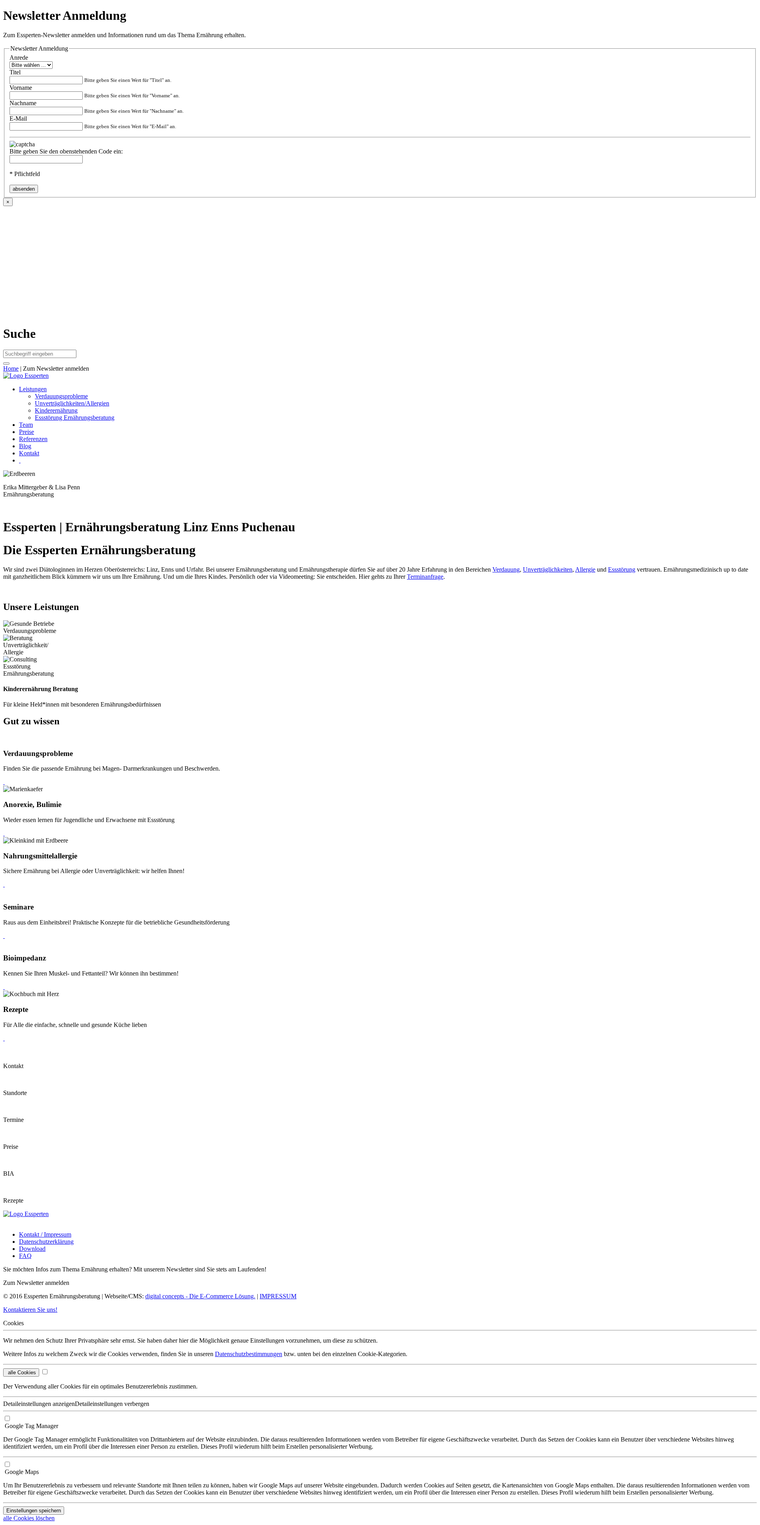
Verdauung (506, 569)
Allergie (585, 569)
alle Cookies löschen (29, 1518)
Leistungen (33, 389)
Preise (26, 431)
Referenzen (33, 439)
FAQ (25, 1255)
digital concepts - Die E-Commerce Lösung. (200, 1296)
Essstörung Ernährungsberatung (74, 417)
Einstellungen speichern (33, 1511)
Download (32, 1248)
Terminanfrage (425, 576)
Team (26, 424)
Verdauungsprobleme (61, 396)
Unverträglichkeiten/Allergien (72, 403)
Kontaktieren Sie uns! (30, 1309)
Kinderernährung (56, 410)
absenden (24, 189)
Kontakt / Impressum (45, 1234)
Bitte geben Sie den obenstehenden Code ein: (66, 151)
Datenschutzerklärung (46, 1241)
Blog (25, 446)
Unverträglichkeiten (547, 569)
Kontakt (29, 453)
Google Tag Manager (30, 1426)
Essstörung (621, 569)
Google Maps (21, 1471)
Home (11, 368)
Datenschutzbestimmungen (248, 1354)
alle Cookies (21, 1372)
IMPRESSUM (278, 1296)
